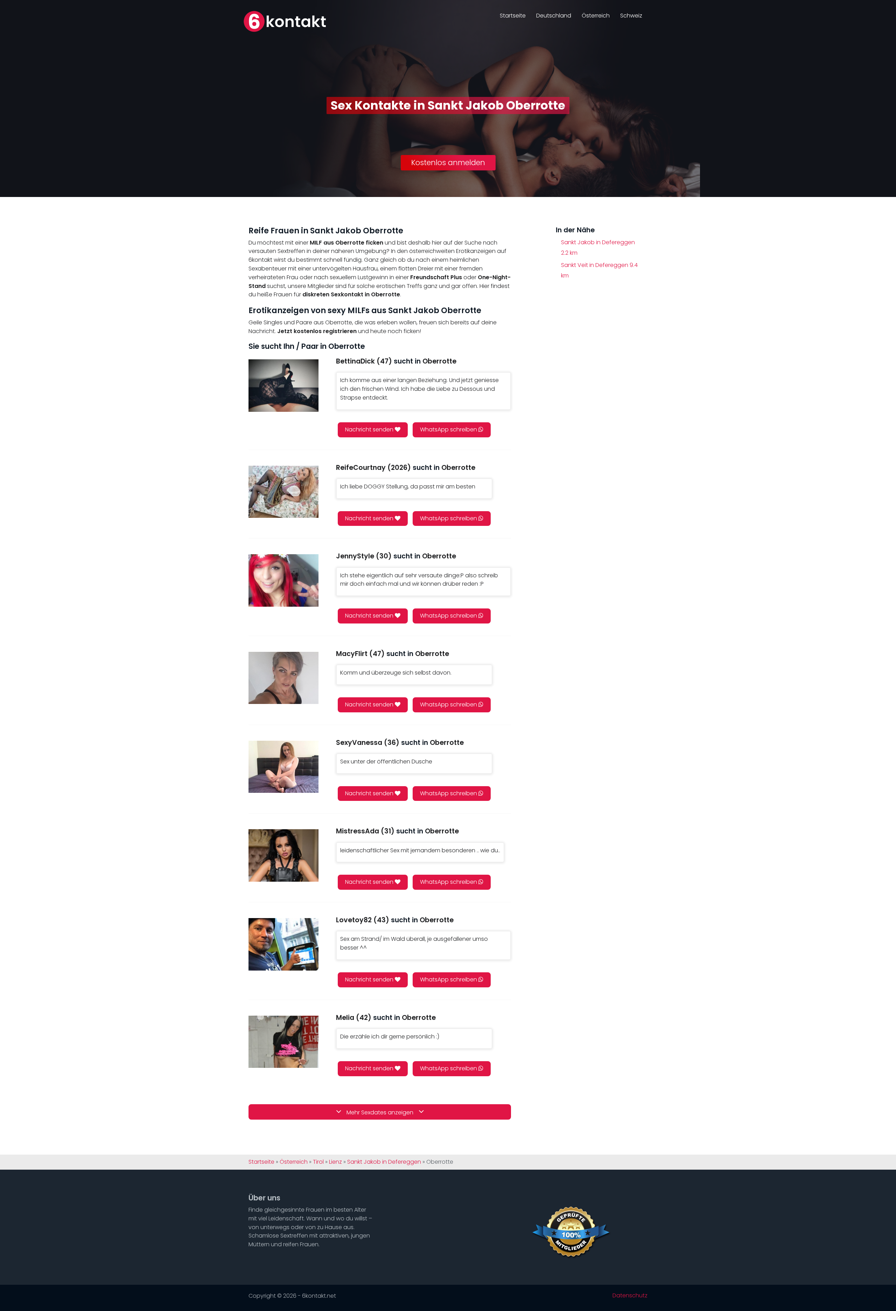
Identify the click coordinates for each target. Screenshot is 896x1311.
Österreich (596, 16)
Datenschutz (630, 1295)
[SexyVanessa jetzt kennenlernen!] (283, 767)
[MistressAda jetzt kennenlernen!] (283, 855)
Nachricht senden (370, 429)
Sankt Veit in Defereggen (599, 270)
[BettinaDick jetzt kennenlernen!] (283, 385)
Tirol (318, 1162)
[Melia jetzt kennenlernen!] (283, 1042)
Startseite (513, 16)
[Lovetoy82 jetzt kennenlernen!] (283, 944)
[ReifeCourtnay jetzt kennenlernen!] (283, 492)
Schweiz (631, 16)
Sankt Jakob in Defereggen (598, 247)
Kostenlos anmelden (448, 162)
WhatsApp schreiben (449, 429)
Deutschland (553, 16)
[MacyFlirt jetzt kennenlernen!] (283, 678)
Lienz (335, 1162)
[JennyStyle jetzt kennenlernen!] (283, 580)
